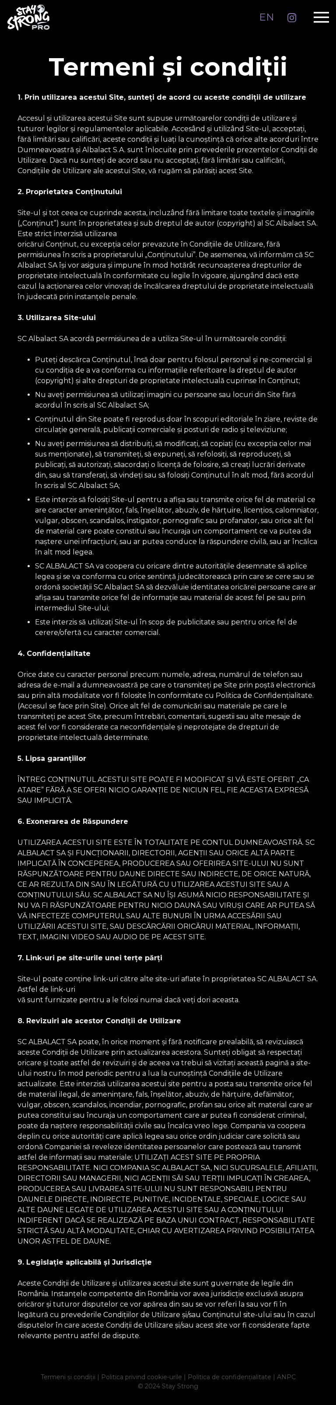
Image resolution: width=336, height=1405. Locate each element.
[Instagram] (291, 18)
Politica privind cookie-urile (141, 1377)
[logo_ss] (28, 17)
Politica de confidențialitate (229, 1377)
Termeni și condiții (68, 1377)
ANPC (286, 1377)
